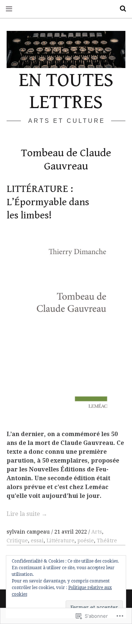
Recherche (120, 8)
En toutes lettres (66, 91)
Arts (96, 532)
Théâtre (107, 540)
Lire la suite (27, 513)
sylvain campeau (29, 532)
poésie (85, 540)
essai (37, 540)
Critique (17, 540)
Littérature (60, 540)
